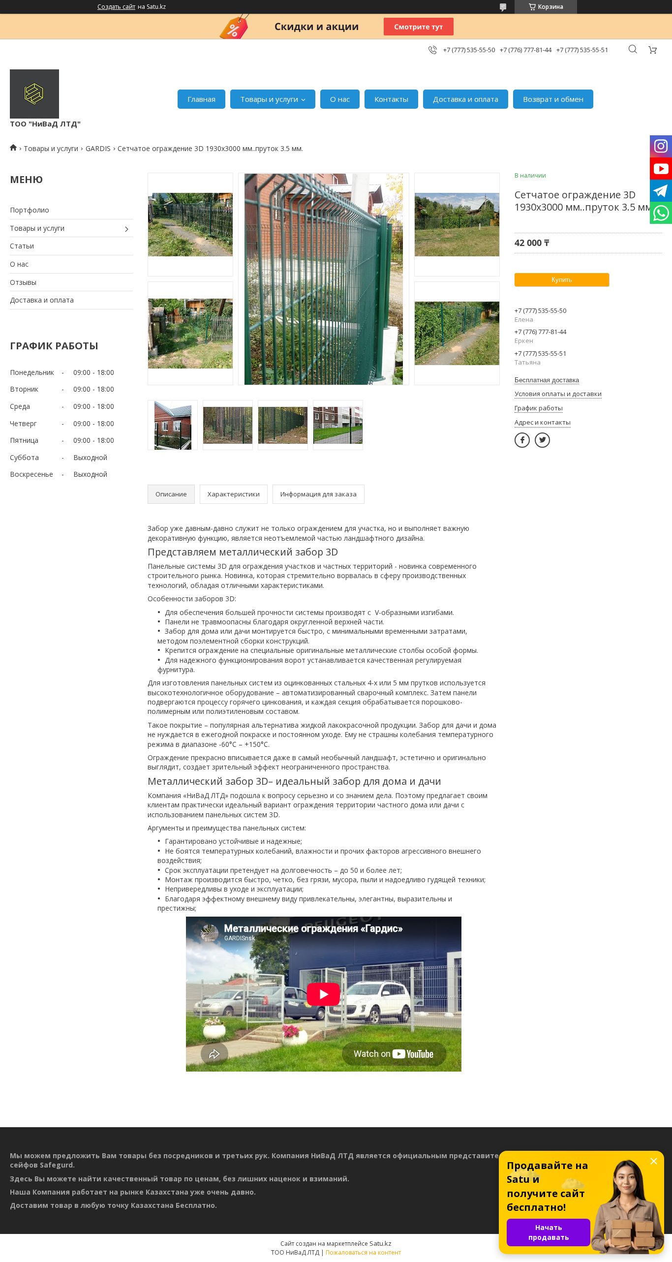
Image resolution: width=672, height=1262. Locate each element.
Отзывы (23, 282)
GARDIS (98, 148)
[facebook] (522, 440)
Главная (201, 99)
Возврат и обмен (553, 99)
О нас (340, 99)
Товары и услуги (269, 99)
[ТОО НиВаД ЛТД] (34, 94)
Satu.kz (380, 1243)
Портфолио (29, 210)
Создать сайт (116, 6)
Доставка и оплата (465, 99)
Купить (561, 279)
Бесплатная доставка (547, 380)
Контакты (391, 99)
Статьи (22, 245)
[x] (542, 440)
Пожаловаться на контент (363, 1252)
